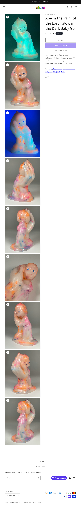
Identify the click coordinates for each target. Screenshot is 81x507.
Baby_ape (48, 72)
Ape (51, 69)
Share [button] (49, 77)
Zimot (10, 502)
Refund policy (27, 502)
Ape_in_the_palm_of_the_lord (64, 69)
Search (38, 466)
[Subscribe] (38, 478)
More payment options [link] (61, 50)
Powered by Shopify (17, 502)
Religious (56, 72)
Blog (43, 466)
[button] (4, 7)
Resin (63, 72)
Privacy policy (37, 502)
